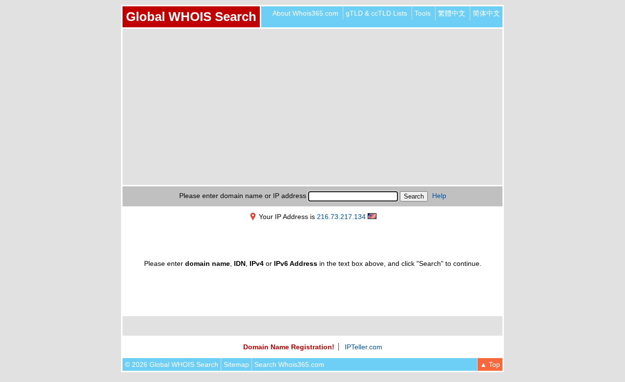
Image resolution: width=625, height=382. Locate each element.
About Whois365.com (305, 13)
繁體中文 (451, 13)
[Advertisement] (312, 107)
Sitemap (236, 364)
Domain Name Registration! (288, 347)
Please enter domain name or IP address (242, 196)
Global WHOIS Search (191, 16)
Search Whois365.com (289, 364)
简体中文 (486, 13)
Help (439, 196)
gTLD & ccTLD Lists (376, 13)
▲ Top (490, 364)
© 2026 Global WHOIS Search (171, 364)
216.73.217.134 (341, 217)
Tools (423, 13)
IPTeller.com (363, 347)
